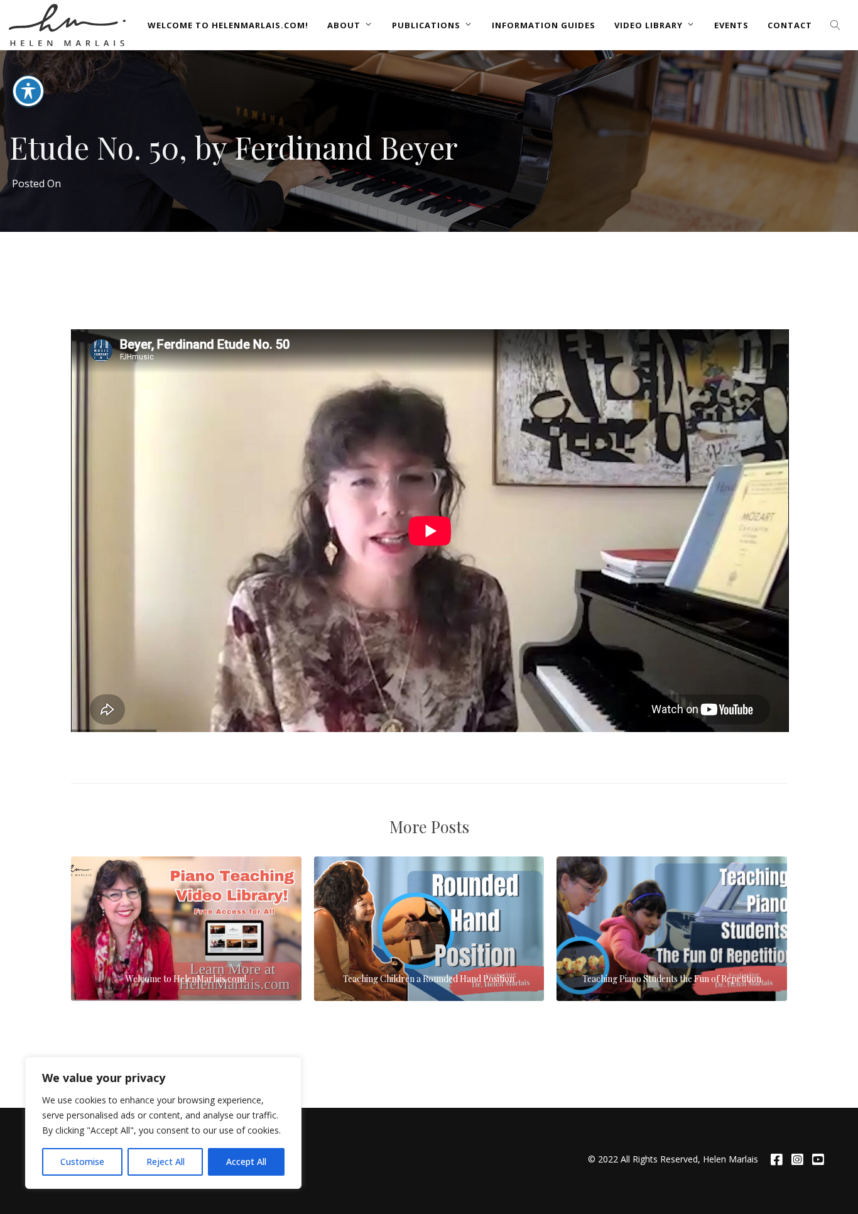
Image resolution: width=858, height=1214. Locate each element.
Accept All (246, 1162)
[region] (163, 1123)
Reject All (165, 1162)
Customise (82, 1162)
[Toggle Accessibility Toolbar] (28, 91)
